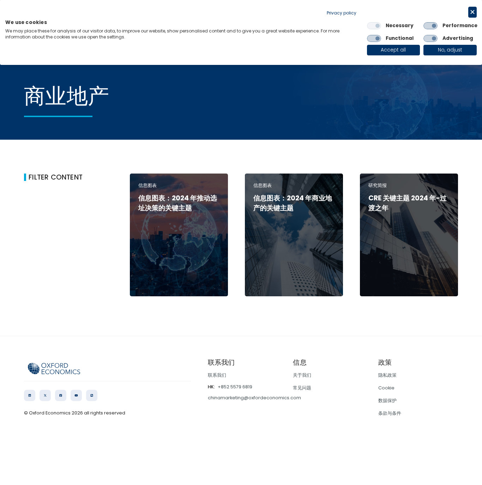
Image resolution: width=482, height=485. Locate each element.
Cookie (386, 388)
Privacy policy (341, 13)
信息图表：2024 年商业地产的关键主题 (292, 203)
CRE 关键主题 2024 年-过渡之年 (407, 203)
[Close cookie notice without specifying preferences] (472, 12)
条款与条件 (389, 413)
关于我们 (302, 375)
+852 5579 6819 (235, 387)
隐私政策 (387, 375)
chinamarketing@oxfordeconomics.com (254, 398)
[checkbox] (374, 25)
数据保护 (387, 401)
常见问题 (302, 388)
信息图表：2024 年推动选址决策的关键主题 (177, 203)
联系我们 (217, 375)
